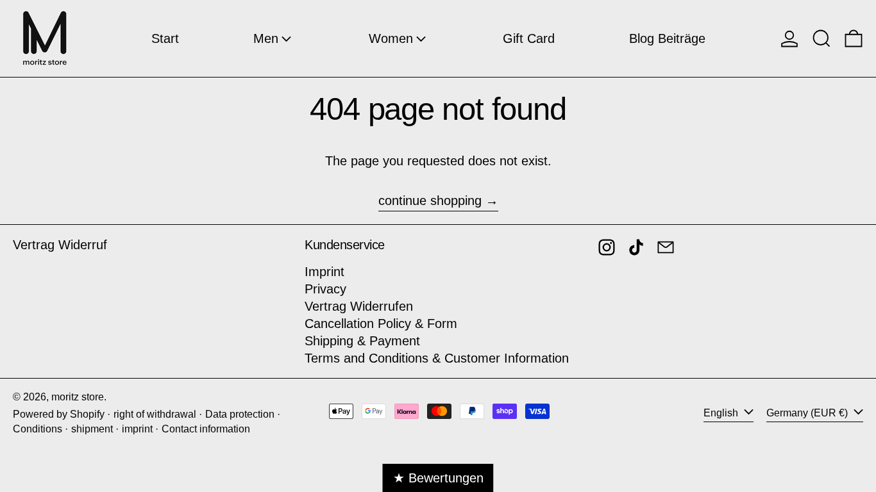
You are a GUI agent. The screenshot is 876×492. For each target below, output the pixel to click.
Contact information (206, 428)
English (722, 412)
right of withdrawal (155, 414)
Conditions (37, 428)
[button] (821, 38)
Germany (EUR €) (808, 412)
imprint (137, 428)
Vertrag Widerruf (60, 245)
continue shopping (430, 200)
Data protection (239, 414)
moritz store (77, 396)
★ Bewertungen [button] (438, 478)
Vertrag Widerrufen (359, 306)
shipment (92, 428)
